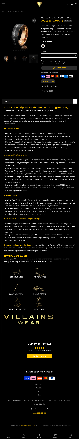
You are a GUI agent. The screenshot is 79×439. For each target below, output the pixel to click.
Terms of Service (39, 404)
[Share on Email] (52, 91)
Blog (39, 395)
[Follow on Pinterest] (43, 408)
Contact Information (14, 400)
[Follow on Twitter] (36, 408)
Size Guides (39, 384)
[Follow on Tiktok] (47, 408)
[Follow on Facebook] (32, 408)
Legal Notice (28, 400)
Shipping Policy (64, 400)
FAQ (39, 391)
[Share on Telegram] (50, 91)
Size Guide (49, 81)
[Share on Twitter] (45, 91)
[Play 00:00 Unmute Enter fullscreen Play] (20, 35)
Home (4, 11)
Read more (45, 37)
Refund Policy (52, 400)
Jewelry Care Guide (43, 262)
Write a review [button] (39, 356)
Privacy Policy (40, 400)
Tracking (39, 388)
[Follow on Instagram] (39, 408)
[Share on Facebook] (42, 91)
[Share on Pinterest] (47, 91)
